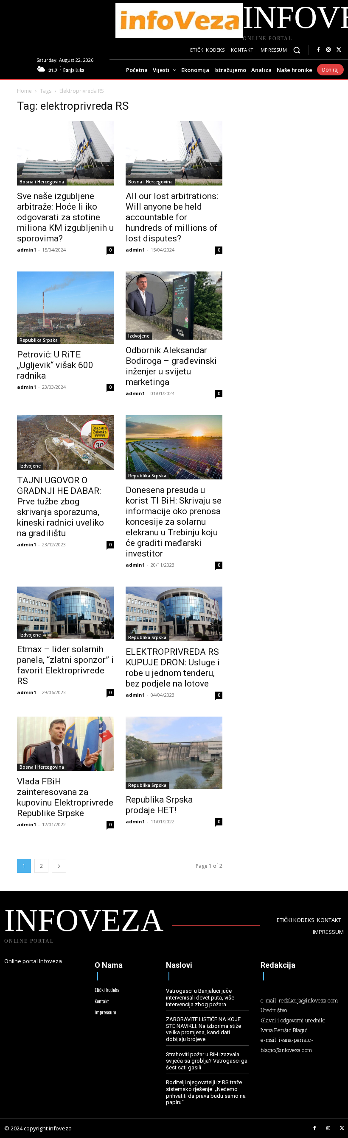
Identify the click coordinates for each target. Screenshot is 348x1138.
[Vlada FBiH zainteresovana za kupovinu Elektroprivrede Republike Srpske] (65, 744)
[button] (297, 50)
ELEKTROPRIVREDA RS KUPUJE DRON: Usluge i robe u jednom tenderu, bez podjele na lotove (173, 668)
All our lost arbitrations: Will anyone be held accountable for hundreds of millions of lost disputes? (172, 217)
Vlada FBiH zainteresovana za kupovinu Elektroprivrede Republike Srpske (65, 797)
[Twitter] (339, 50)
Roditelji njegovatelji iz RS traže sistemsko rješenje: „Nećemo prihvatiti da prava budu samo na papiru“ (206, 1092)
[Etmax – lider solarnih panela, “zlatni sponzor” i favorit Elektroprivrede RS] (65, 612)
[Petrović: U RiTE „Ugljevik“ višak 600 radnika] (65, 307)
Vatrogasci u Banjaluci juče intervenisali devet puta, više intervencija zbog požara (200, 997)
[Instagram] (328, 50)
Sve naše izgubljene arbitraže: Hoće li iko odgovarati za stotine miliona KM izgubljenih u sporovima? (65, 217)
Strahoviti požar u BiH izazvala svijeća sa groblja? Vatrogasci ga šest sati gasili (206, 1061)
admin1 (26, 249)
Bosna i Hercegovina (42, 182)
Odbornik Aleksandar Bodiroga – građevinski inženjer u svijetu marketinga (171, 366)
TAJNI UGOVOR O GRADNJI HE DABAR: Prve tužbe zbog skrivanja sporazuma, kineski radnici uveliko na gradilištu (60, 506)
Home (24, 90)
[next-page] (59, 866)
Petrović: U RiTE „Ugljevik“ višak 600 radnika (55, 365)
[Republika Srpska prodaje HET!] (174, 753)
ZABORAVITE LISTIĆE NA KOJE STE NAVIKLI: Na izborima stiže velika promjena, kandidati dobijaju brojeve (203, 1029)
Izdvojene (138, 336)
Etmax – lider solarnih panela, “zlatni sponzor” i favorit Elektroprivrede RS (65, 665)
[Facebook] (318, 50)
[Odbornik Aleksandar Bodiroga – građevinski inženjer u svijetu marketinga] (174, 305)
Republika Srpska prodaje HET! (159, 805)
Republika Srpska (39, 340)
